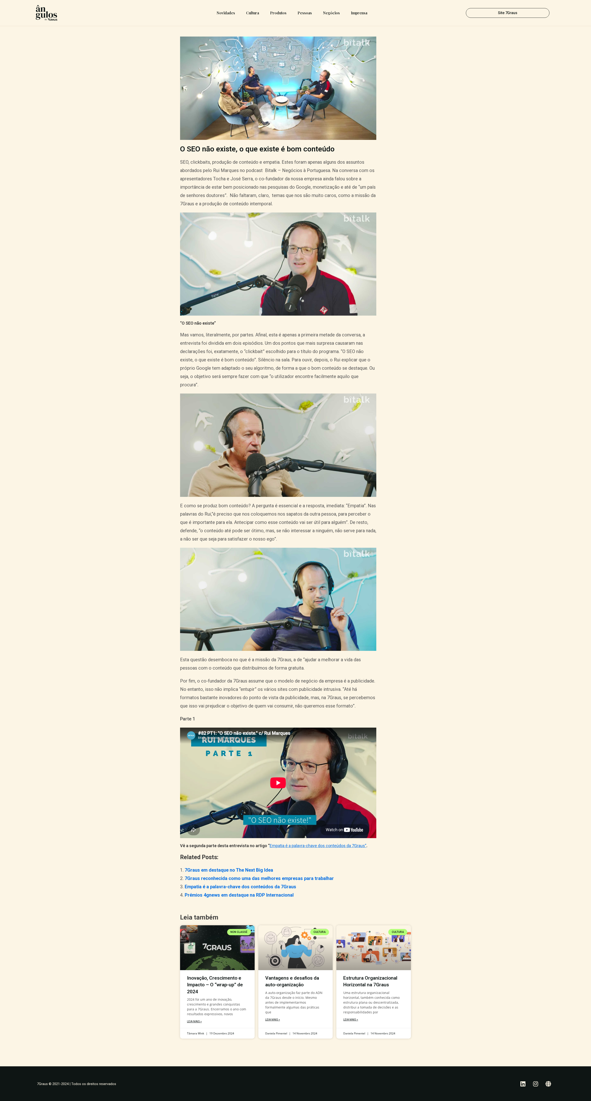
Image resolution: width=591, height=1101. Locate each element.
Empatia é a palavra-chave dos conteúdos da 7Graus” (318, 845)
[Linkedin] (523, 1083)
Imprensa (359, 12)
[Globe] (548, 1083)
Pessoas (305, 12)
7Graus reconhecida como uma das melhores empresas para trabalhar (259, 878)
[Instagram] (535, 1083)
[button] (507, 13)
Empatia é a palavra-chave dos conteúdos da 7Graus (240, 886)
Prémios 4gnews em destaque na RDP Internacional (239, 895)
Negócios (331, 12)
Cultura (252, 12)
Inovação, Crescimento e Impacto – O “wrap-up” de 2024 (215, 984)
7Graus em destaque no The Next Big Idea (229, 870)
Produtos (278, 12)
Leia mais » (194, 1021)
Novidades (226, 12)
